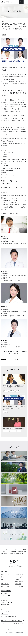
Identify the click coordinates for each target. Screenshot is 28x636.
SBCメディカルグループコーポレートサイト (11, 620)
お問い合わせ (4, 613)
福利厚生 (3, 577)
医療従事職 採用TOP (6, 590)
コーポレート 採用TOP (6, 595)
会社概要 (17, 579)
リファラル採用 (18, 586)
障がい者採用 (4, 604)
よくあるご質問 (5, 611)
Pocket (16, 359)
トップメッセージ (19, 574)
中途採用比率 (18, 583)
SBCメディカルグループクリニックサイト (11, 623)
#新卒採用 (4, 34)
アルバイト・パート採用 (7, 602)
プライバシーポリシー (9, 629)
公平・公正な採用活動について (8, 616)
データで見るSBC (19, 581)
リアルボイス (17, 549)
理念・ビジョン (5, 574)
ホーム (2, 549)
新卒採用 (3, 600)
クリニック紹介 (18, 577)
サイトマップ (20, 629)
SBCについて (9, 549)
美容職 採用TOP (5, 593)
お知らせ (3, 609)
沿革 (2, 579)
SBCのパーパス (5, 583)
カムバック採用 (5, 586)
